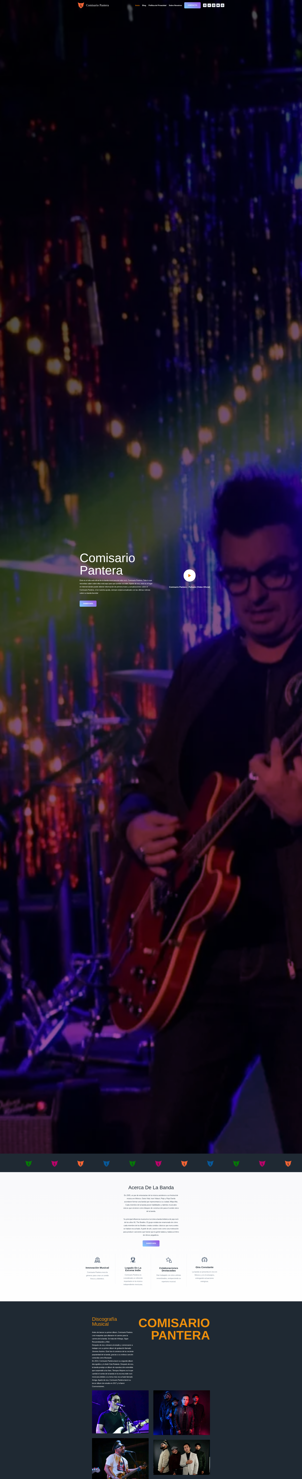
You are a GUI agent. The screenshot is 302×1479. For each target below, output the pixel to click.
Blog (144, 5)
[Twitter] (209, 5)
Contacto (192, 5)
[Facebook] (205, 5)
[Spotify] (222, 5)
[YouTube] (218, 5)
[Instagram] (213, 5)
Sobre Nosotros (175, 5)
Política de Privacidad (157, 5)
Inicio (137, 5)
